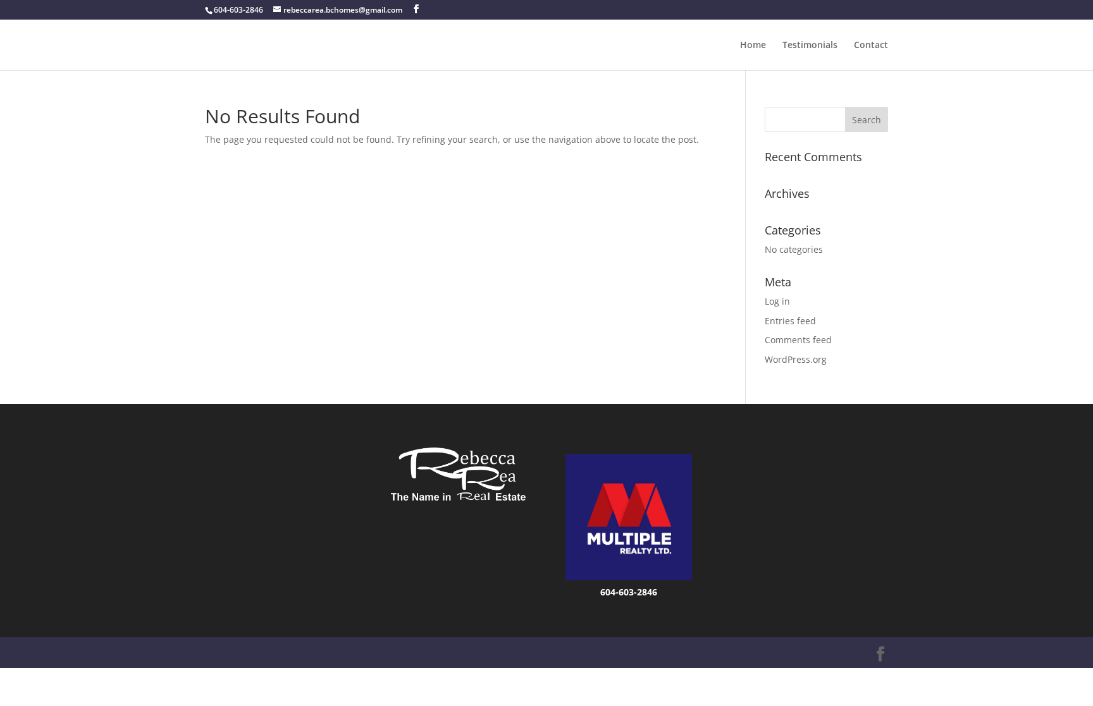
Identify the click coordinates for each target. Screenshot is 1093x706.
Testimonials (809, 45)
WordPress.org (796, 359)
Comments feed (798, 340)
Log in (777, 301)
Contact (871, 45)
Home (753, 45)
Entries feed (790, 321)
